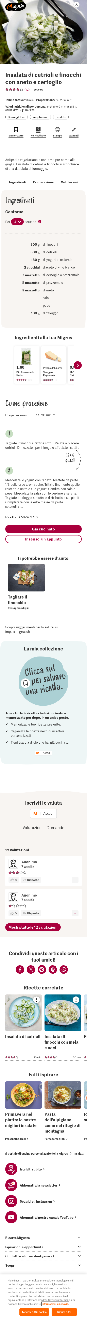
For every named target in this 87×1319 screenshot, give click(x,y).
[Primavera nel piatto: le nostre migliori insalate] (23, 1111)
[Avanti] (78, 365)
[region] (43, 1296)
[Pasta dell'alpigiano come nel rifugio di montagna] (63, 1111)
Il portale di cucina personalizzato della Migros (36, 1153)
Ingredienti (17, 182)
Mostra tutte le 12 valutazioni (32, 927)
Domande (55, 827)
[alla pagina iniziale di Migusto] (15, 4)
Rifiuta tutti (64, 1312)
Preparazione (43, 182)
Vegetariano (40, 117)
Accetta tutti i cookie (34, 1312)
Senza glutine (16, 117)
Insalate (61, 117)
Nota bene (40, 222)
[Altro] (75, 880)
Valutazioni (69, 182)
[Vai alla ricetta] (23, 1027)
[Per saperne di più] (26, 602)
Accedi (46, 753)
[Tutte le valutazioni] (14, 89)
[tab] (43, 1237)
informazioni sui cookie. (55, 1304)
